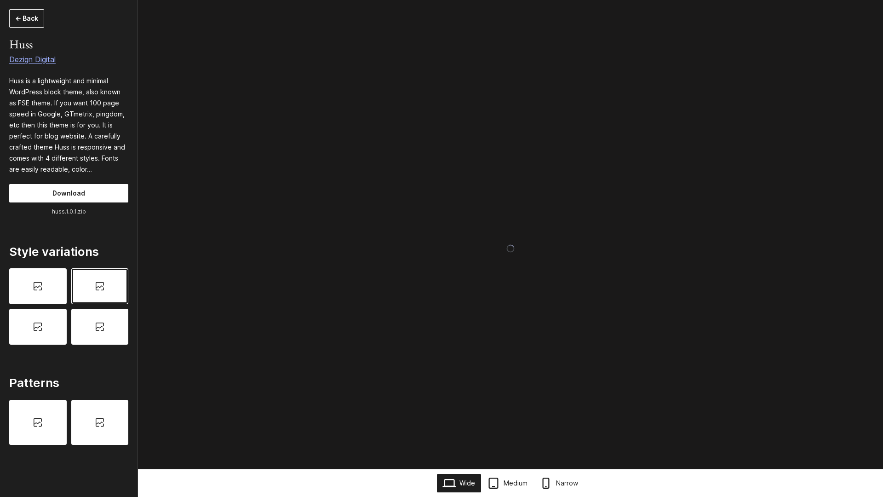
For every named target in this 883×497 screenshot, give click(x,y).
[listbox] (68, 306)
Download (68, 193)
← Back (26, 18)
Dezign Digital (32, 59)
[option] (38, 286)
